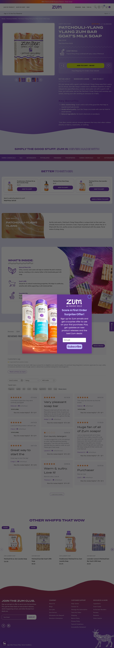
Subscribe (74, 347)
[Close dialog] (89, 296)
